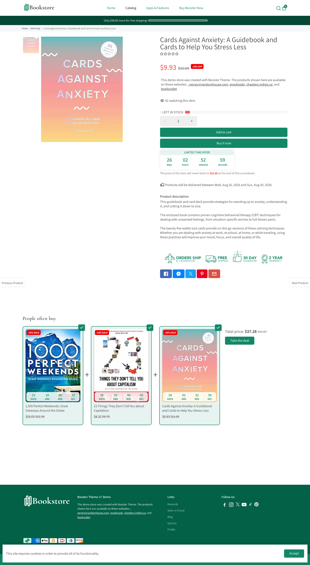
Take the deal (239, 340)
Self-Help (35, 28)
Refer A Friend (175, 510)
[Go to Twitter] (190, 273)
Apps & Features (157, 8)
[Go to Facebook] (166, 273)
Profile (171, 529)
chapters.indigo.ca (259, 84)
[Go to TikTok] (250, 505)
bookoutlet (169, 89)
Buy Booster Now (191, 8)
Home (111, 8)
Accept (294, 553)
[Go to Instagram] (231, 505)
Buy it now (224, 143)
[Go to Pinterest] (202, 273)
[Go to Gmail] (214, 273)
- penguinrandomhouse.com (208, 84)
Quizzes (172, 523)
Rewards (172, 504)
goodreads (237, 84)
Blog (170, 517)
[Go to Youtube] (244, 505)
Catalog (130, 8)
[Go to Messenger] (179, 273)
